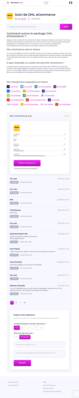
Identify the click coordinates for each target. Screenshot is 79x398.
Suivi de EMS (14, 104)
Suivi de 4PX (55, 100)
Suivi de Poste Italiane (31, 104)
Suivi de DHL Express (33, 91)
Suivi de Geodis (49, 95)
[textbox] (39, 27)
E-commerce (13, 385)
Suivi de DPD (28, 86)
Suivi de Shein (48, 104)
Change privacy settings (52, 391)
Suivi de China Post (32, 95)
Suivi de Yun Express (44, 86)
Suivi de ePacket (51, 91)
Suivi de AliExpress (65, 104)
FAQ (44, 382)
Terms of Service (49, 385)
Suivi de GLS (14, 86)
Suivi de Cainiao (15, 91)
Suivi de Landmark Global (37, 100)
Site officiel (22, 19)
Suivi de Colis (13, 382)
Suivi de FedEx (61, 86)
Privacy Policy (48, 388)
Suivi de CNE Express (17, 100)
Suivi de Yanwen (15, 95)
